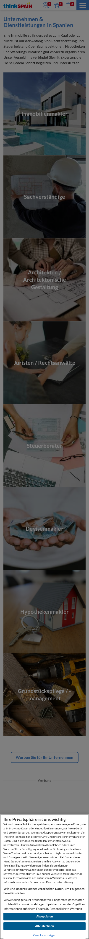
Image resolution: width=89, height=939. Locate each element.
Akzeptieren (44, 916)
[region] (44, 876)
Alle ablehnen (44, 926)
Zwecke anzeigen (44, 935)
